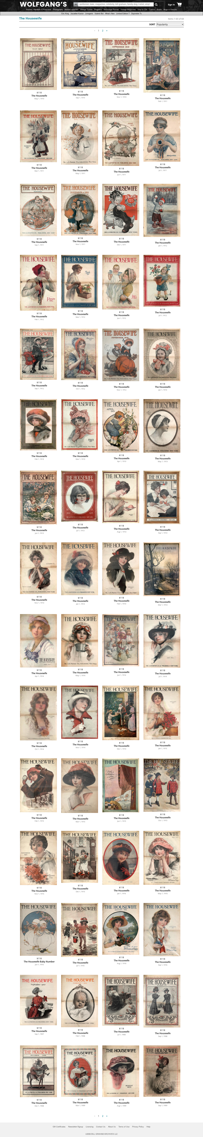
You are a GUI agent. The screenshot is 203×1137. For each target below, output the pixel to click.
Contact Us (100, 1126)
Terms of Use (123, 1126)
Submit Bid (99, 14)
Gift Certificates (59, 1126)
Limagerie (89, 14)
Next (107, 31)
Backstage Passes (111, 10)
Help (148, 1126)
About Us (112, 1126)
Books (159, 10)
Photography (58, 10)
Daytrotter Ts (136, 14)
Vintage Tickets (86, 10)
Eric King (65, 14)
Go (156, 4)
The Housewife (30, 18)
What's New (109, 14)
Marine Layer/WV (71, 10)
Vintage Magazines (128, 10)
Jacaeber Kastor (77, 14)
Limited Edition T (123, 14)
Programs (98, 10)
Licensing (89, 1126)
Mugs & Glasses (170, 10)
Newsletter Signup (75, 1126)
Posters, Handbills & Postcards (38, 10)
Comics (152, 10)
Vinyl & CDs (142, 10)
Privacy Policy (138, 1126)
